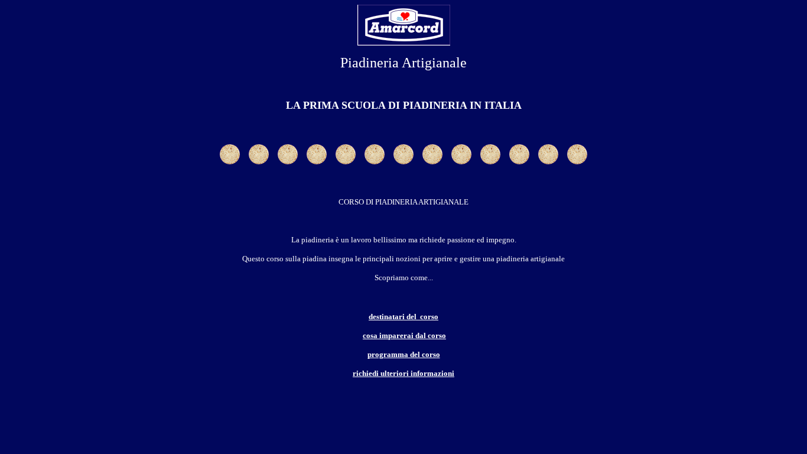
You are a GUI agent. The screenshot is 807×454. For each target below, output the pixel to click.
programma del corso (403, 354)
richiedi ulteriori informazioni (403, 373)
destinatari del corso (403, 316)
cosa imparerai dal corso (404, 335)
